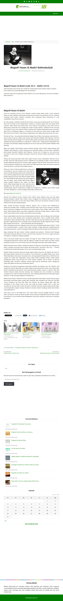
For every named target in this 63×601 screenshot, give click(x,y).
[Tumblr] (29, 1)
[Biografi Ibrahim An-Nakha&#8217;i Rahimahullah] (31, 327)
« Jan (5, 521)
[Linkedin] (36, 1)
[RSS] (38, 1)
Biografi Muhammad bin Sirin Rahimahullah (49, 352)
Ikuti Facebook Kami (31, 524)
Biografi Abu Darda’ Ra (15, 193)
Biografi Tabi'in (35, 347)
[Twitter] (27, 1)
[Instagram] (34, 1)
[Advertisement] (31, 28)
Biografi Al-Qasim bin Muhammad (11, 352)
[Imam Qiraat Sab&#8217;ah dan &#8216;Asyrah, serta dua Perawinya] (50, 327)
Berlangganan (9, 384)
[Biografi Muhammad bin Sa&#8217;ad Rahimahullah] (12, 327)
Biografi (19, 347)
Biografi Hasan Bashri (26, 347)
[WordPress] (31, 1)
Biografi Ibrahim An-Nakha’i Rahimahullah (29, 333)
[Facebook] (24, 1)
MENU (56, 13)
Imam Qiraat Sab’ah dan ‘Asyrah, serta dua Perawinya (49, 333)
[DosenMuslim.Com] (31, 6)
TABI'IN (11, 347)
